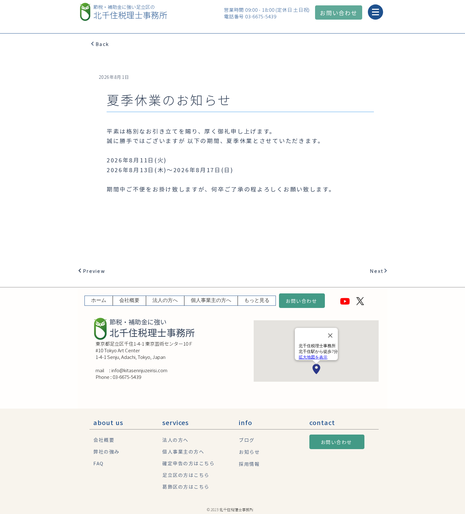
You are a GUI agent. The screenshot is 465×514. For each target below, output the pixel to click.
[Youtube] (344, 301)
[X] (360, 301)
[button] (374, 12)
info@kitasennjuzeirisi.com (139, 370)
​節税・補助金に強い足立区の (124, 6)
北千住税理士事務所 (130, 15)
